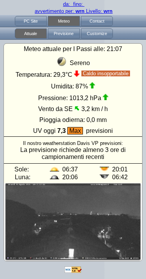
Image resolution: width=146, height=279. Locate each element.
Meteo (64, 21)
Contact (97, 21)
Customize (97, 33)
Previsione (64, 33)
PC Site (31, 21)
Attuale (30, 33)
